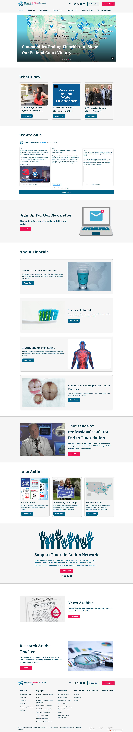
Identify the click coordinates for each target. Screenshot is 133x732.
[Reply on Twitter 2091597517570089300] (21, 184)
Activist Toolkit (29, 502)
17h (21, 148)
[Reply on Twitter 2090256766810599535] (84, 184)
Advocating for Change (65, 502)
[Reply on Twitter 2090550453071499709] (52, 188)
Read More (26, 116)
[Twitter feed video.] (35, 174)
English (113, 730)
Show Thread (56, 184)
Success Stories (94, 502)
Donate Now (108, 4)
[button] (112, 58)
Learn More (74, 454)
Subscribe (93, 4)
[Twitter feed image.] (66, 172)
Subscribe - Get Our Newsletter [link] (51, 53)
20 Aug (53, 148)
